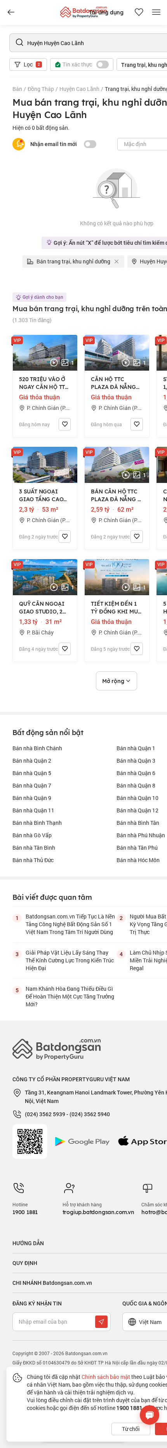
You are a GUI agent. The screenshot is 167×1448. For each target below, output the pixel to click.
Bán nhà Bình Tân (138, 822)
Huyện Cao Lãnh (79, 88)
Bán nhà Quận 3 (136, 760)
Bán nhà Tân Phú (137, 847)
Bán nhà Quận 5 (31, 773)
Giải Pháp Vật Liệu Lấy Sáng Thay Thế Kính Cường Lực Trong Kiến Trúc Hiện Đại (70, 960)
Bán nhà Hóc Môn (138, 860)
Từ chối (131, 1428)
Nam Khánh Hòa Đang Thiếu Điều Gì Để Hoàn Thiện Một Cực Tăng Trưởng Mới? (70, 996)
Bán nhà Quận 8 (136, 785)
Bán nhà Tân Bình (33, 847)
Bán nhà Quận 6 (136, 773)
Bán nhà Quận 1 (136, 748)
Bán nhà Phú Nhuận (141, 835)
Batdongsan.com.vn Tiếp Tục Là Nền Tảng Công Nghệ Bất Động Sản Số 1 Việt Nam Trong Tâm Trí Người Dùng (70, 924)
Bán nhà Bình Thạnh (37, 822)
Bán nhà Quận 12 (137, 810)
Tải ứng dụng (106, 12)
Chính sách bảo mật (106, 1376)
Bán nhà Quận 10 (137, 798)
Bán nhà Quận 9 (31, 798)
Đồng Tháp (41, 88)
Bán (17, 88)
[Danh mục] (11, 12)
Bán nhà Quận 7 (31, 785)
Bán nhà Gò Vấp (32, 835)
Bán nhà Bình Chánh (37, 748)
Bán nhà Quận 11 (33, 810)
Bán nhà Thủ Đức (33, 860)
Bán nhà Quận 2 (31, 760)
